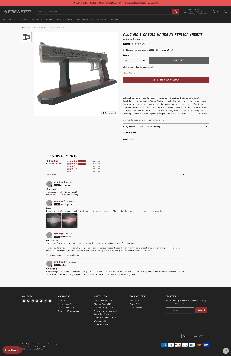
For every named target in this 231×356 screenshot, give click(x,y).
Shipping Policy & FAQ (103, 304)
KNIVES (49, 19)
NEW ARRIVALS (9, 19)
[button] (129, 39)
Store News (134, 301)
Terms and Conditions (103, 324)
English (185, 336)
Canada (199, 336)
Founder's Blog (135, 304)
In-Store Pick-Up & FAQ (103, 308)
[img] (60, 182)
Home (24, 28)
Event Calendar (136, 308)
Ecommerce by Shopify (37, 349)
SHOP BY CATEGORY (84, 19)
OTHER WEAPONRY (63, 19)
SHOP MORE (102, 19)
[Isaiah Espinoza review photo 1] (53, 220)
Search (24, 344)
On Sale (114, 19)
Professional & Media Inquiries (70, 311)
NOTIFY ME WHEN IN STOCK (165, 79)
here (162, 120)
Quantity (126, 55)
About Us (61, 301)
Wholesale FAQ (100, 321)
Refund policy (52, 344)
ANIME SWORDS (36, 19)
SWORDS (22, 19)
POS (23, 349)
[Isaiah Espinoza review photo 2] (69, 220)
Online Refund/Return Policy (105, 317)
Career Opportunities (66, 308)
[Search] (175, 11)
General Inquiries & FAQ (103, 301)
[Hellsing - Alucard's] (27, 37)
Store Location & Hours (67, 304)
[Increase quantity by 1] (144, 60)
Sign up (201, 310)
